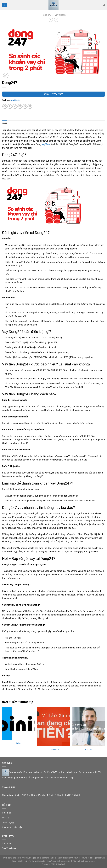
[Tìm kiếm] (104, 5)
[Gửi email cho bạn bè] (19, 106)
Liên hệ (5, 817)
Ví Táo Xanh (53, 749)
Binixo (18, 743)
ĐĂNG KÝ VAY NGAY (53, 94)
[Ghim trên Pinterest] (24, 106)
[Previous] (2, 732)
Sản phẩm (7, 843)
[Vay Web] (53, 5)
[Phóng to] (5, 75)
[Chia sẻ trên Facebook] (9, 106)
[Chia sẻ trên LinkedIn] (29, 106)
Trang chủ (46, 15)
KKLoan (88, 749)
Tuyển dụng (8, 822)
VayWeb (46, 144)
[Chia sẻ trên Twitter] (14, 106)
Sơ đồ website (9, 848)
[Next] (105, 732)
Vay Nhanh (60, 15)
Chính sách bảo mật (12, 827)
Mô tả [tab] (4, 123)
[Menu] (4, 5)
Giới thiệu (6, 812)
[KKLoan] (88, 726)
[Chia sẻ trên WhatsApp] (4, 106)
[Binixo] (18, 723)
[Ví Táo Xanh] (53, 726)
